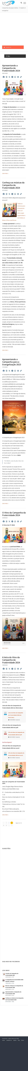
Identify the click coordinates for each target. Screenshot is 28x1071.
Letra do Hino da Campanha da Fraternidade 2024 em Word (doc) (15, 715)
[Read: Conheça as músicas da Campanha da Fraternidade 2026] (3, 998)
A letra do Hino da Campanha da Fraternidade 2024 (11, 660)
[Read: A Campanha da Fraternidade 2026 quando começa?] (3, 980)
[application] (14, 629)
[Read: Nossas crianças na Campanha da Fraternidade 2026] (3, 986)
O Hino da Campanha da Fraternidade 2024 (14, 514)
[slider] (14, 640)
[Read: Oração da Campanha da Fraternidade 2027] (3, 974)
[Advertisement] (14, 28)
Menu (9, 56)
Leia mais (5, 173)
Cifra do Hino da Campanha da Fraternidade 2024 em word (16, 754)
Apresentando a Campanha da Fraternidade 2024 (11, 68)
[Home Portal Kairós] (11, 3)
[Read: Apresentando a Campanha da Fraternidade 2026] (3, 992)
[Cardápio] (24, 3)
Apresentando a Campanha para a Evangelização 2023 (11, 362)
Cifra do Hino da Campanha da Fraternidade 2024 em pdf (16, 733)
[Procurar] (20, 3)
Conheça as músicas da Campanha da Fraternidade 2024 (13, 185)
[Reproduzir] (14, 629)
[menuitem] (20, 3)
